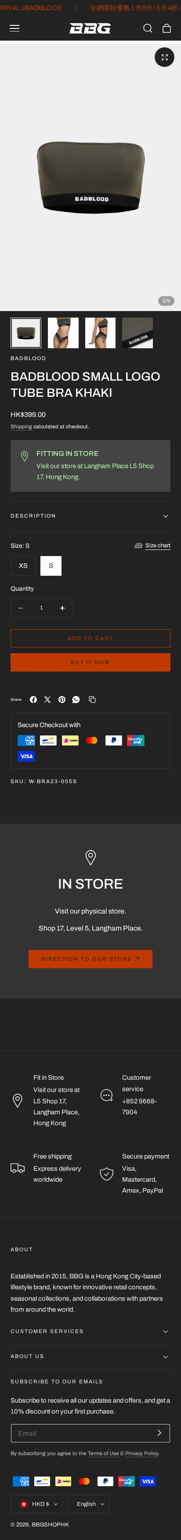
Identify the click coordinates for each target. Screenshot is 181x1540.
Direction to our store (86, 959)
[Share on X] (47, 699)
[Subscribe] (159, 1433)
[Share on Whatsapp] (76, 699)
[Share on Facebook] (33, 699)
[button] (14, 28)
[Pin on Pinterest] (62, 699)
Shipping (21, 427)
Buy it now (90, 662)
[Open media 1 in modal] (164, 57)
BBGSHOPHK (50, 1525)
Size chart (157, 545)
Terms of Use (104, 1453)
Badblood (29, 358)
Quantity (22, 588)
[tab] (26, 333)
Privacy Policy (141, 1453)
